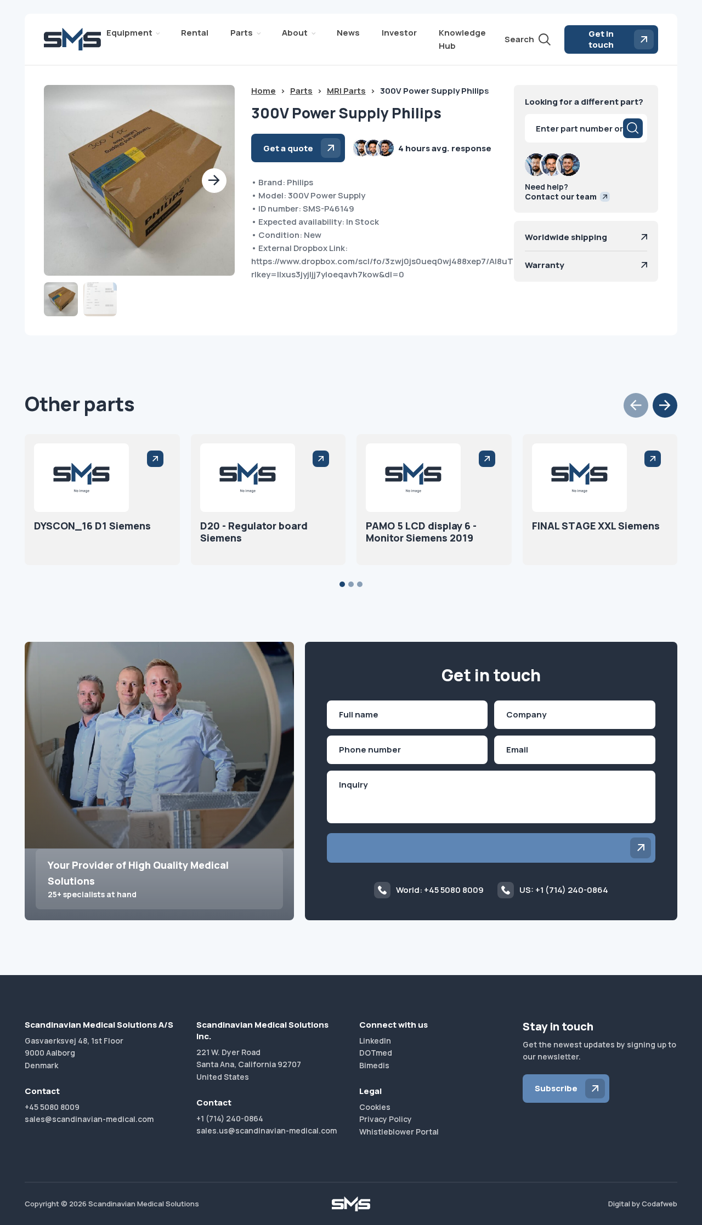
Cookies (374, 1107)
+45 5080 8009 (52, 1107)
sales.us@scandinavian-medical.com (266, 1130)
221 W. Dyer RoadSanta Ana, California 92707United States (248, 1064)
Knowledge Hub (462, 39)
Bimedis (374, 1065)
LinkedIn (375, 1040)
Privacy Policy (385, 1119)
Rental (194, 32)
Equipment (129, 32)
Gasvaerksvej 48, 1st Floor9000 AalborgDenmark (74, 1052)
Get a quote (288, 148)
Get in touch (601, 39)
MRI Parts (346, 90)
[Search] (633, 128)
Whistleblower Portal (399, 1131)
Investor (399, 32)
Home (263, 90)
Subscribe (556, 1088)
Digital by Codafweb (642, 1204)
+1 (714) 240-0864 (229, 1118)
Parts (241, 32)
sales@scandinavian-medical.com (89, 1119)
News (348, 32)
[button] (214, 180)
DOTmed (375, 1052)
